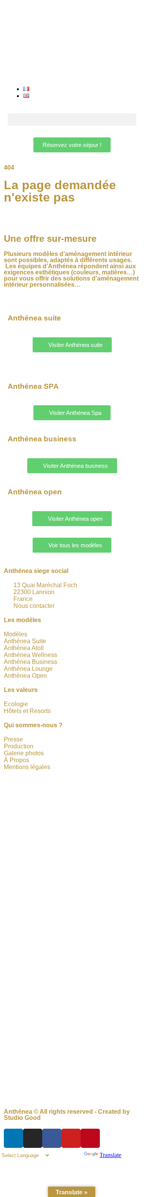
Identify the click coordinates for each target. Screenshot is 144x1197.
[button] (72, 119)
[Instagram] (32, 1138)
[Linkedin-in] (13, 1138)
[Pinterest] (90, 1138)
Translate (110, 1155)
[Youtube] (71, 1138)
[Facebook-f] (51, 1138)
